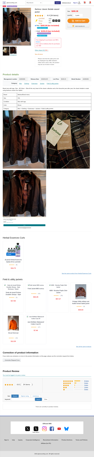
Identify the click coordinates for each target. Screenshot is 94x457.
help (13, 440)
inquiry (20, 440)
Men (20, 83)
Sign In (75, 3)
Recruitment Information (50, 440)
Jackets (42, 83)
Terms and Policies (81, 440)
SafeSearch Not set (66, 2)
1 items (86, 387)
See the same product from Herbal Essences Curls (76, 273)
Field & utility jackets (52, 83)
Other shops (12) (41, 50)
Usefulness (36, 396)
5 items (86, 383)
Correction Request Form (12, 360)
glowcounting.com (12, 2)
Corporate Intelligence (33, 440)
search (58, 3)
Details (38, 42)
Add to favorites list (80, 26)
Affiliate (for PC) (46, 443)
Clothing (26, 83)
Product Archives (67, 440)
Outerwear (34, 83)
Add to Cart (80, 21)
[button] (90, 2)
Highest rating (25, 396)
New (47, 26)
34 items (26, 384)
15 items (86, 381)
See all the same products (83, 346)
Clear (45, 399)
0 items (86, 389)
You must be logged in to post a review (14, 375)
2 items (86, 385)
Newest (15, 396)
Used (47, 33)
